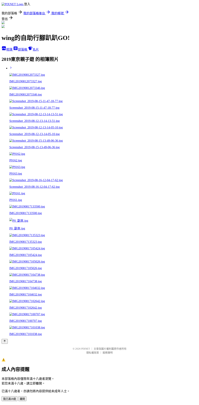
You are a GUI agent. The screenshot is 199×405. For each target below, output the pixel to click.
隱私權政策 (92, 352)
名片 (36, 49)
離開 (22, 398)
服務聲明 (108, 352)
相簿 (9, 49)
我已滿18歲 (9, 398)
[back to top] (5, 341)
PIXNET (85, 348)
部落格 (23, 49)
